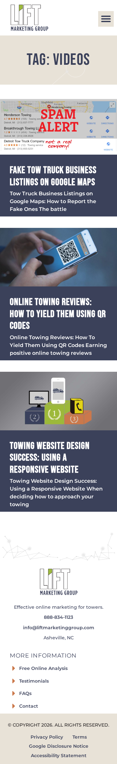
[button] (106, 19)
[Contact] (14, 706)
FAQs (25, 693)
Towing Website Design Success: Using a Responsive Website (50, 458)
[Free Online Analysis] (14, 668)
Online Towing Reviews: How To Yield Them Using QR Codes (58, 314)
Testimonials (34, 681)
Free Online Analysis (43, 668)
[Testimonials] (14, 681)
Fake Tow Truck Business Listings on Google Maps (53, 176)
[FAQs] (14, 693)
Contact (28, 706)
